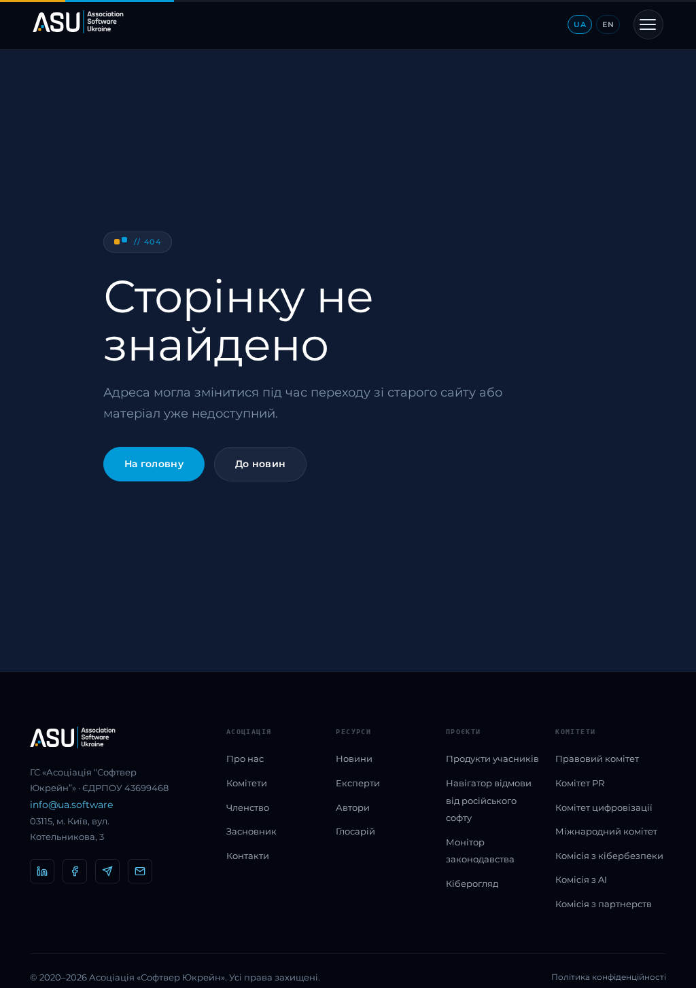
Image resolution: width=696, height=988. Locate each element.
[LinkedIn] (42, 871)
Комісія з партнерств (603, 903)
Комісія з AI (581, 879)
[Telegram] (107, 871)
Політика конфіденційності (608, 977)
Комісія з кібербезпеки (609, 855)
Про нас (245, 758)
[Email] (140, 871)
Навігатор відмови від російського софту (489, 800)
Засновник (251, 831)
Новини (354, 758)
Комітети (246, 782)
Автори (353, 807)
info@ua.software (71, 805)
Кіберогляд (472, 883)
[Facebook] (75, 871)
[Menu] (648, 24)
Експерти (358, 782)
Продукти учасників (492, 758)
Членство (247, 807)
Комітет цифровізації (603, 807)
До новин (260, 464)
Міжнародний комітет (606, 831)
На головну (154, 464)
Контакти (247, 855)
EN (608, 24)
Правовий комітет (597, 758)
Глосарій (355, 831)
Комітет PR (579, 782)
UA (580, 24)
